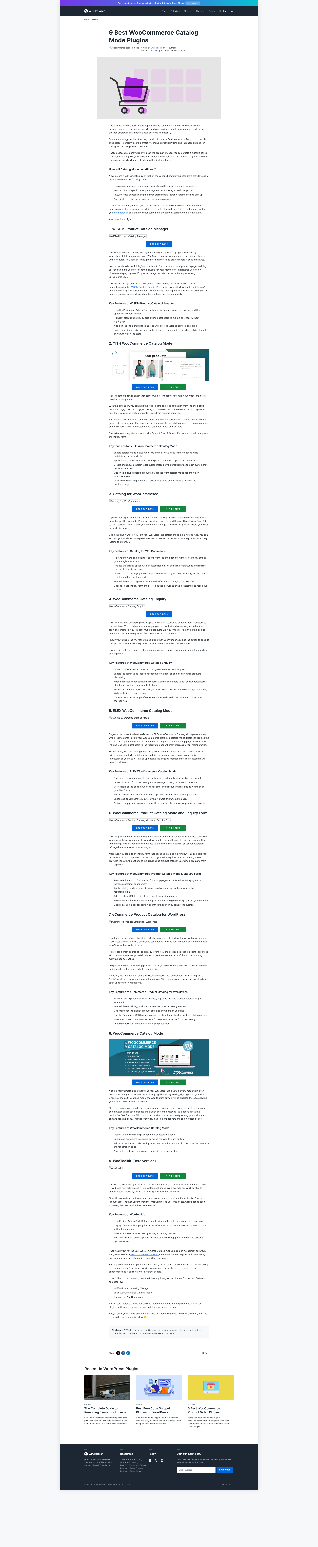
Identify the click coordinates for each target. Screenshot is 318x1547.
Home (86, 19)
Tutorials (174, 11)
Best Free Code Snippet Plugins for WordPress (153, 1410)
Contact (128, 1484)
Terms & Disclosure (115, 1484)
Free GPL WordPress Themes (133, 1465)
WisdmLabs (156, 48)
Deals (212, 11)
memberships (121, 212)
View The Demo (173, 387)
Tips (163, 11)
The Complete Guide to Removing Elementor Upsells (105, 1410)
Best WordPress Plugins (131, 1471)
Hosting (223, 11)
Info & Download (159, 244)
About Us (88, 1484)
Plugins (187, 11)
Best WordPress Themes (131, 1468)
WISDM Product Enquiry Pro (145, 287)
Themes (200, 11)
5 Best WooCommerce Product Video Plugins (204, 1410)
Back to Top (228, 1484)
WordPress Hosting (129, 1462)
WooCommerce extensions (144, 1254)
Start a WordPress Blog (131, 1459)
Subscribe (225, 1470)
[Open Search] (232, 11)
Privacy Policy (99, 1484)
